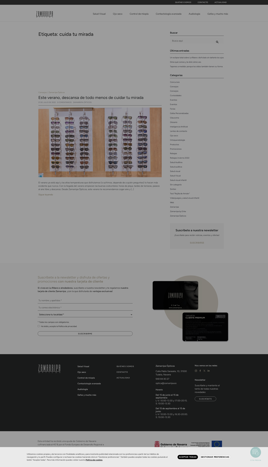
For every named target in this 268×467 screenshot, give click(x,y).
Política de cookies (94, 460)
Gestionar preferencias (215, 457)
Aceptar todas (187, 457)
